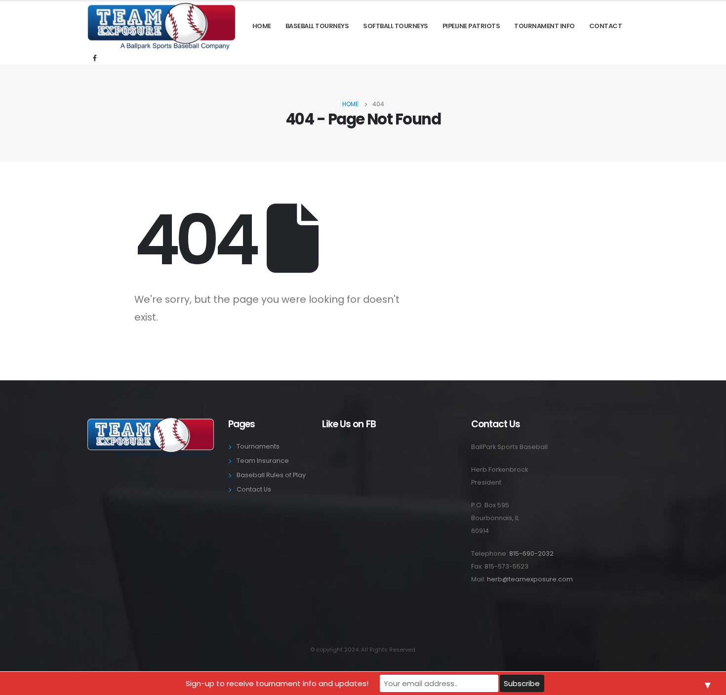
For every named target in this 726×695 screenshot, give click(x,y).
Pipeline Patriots (471, 26)
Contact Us (254, 489)
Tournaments (258, 446)
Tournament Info (544, 26)
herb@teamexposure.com (530, 579)
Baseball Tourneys (317, 26)
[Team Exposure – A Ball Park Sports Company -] (161, 26)
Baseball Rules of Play (271, 475)
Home (261, 26)
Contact (605, 26)
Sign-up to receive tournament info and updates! (277, 683)
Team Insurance (263, 460)
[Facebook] (95, 58)
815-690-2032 (531, 553)
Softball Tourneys (395, 26)
